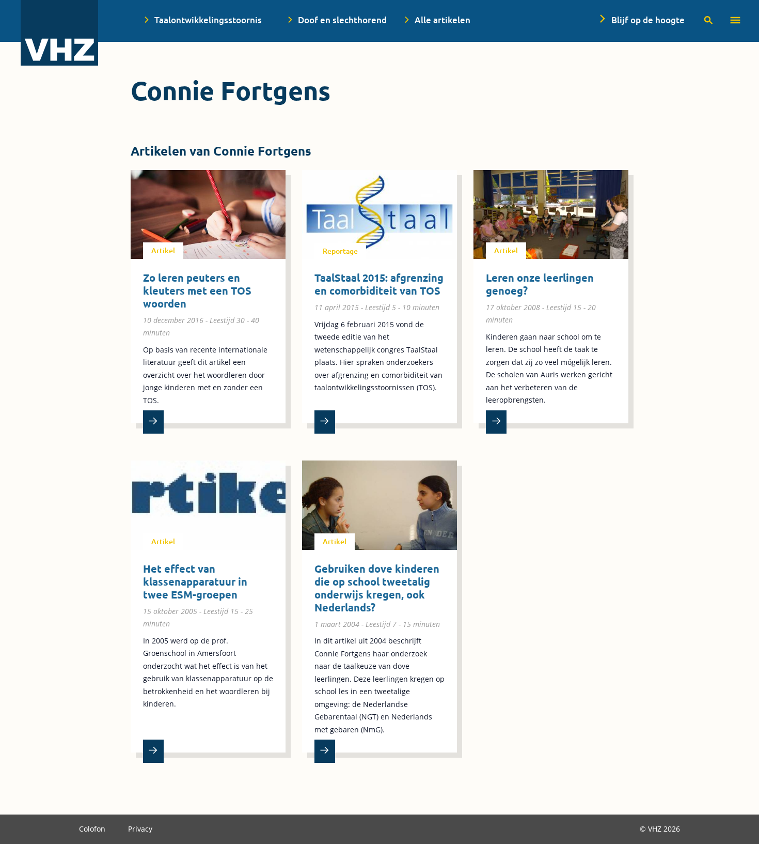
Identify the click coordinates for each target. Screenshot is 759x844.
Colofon (93, 829)
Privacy (140, 829)
